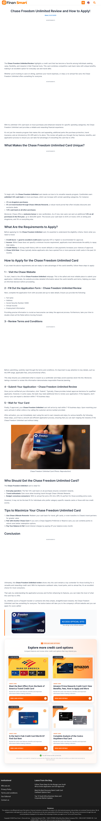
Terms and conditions (9, 793)
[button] (83, 2)
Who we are (5, 786)
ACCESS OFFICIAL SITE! (73, 621)
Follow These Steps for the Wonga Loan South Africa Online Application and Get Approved (50, 785)
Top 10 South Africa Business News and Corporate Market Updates (48, 797)
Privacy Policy (6, 789)
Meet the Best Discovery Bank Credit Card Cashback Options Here (49, 791)
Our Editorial (6, 796)
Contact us (5, 800)
